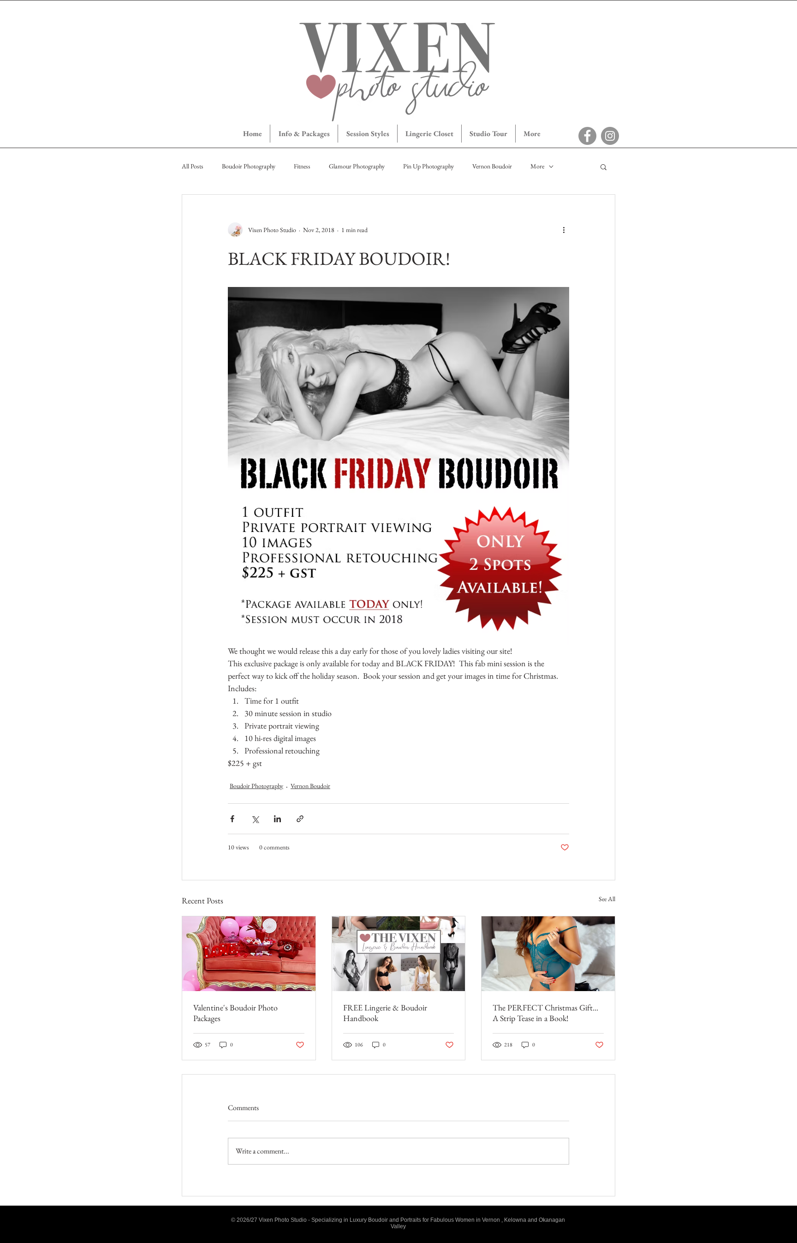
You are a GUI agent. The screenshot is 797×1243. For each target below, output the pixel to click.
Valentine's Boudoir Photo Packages (235, 1012)
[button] (603, 166)
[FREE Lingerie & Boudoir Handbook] (398, 953)
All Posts (192, 166)
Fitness (302, 166)
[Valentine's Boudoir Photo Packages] (248, 953)
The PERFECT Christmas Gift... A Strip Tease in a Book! (545, 1012)
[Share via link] (300, 818)
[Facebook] (587, 136)
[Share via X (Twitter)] (254, 818)
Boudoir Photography (248, 166)
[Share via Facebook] (232, 818)
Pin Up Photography (428, 166)
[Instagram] (610, 136)
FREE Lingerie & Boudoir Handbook (385, 1012)
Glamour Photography (357, 166)
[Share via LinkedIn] (277, 818)
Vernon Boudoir (492, 166)
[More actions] (563, 229)
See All (607, 899)
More (537, 166)
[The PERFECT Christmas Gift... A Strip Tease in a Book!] (548, 953)
